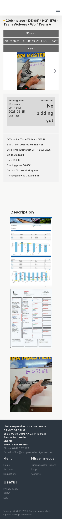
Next (31, 48)
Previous (32, 33)
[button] (6, 71)
